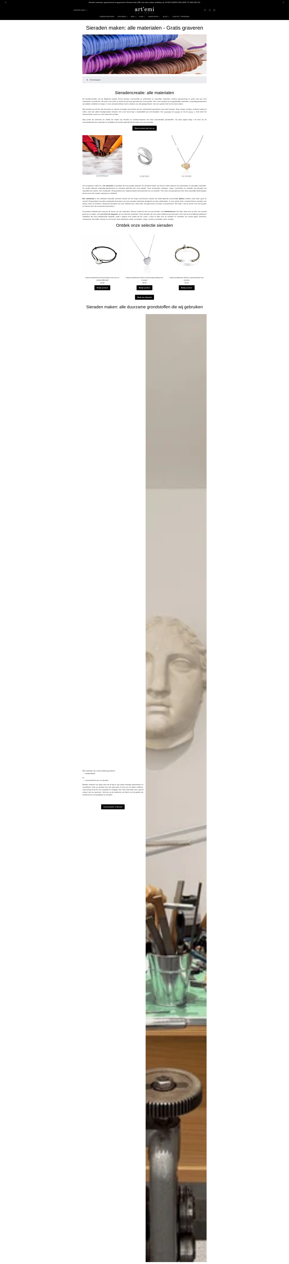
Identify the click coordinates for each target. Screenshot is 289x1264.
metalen (177, 112)
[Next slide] (283, 2)
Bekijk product (102, 288)
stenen (190, 112)
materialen (167, 112)
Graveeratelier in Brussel (112, 807)
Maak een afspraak (144, 297)
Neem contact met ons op (144, 128)
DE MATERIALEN (102, 176)
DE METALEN (144, 176)
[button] (205, 10)
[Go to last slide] (5, 2)
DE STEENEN (186, 176)
